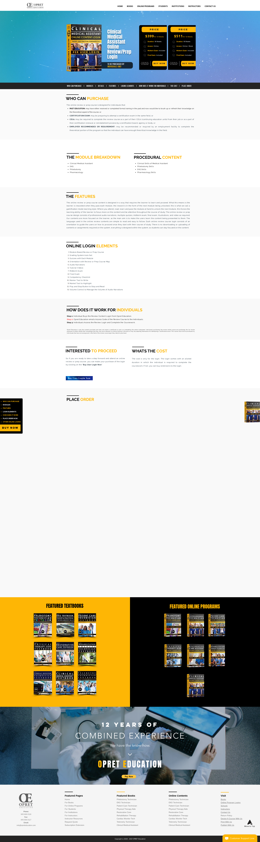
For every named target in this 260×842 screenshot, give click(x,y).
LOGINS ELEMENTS (127, 86)
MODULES (89, 86)
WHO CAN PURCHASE (74, 86)
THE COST (174, 86)
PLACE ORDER (186, 86)
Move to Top (249, 826)
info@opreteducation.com (26, 825)
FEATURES (112, 86)
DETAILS (101, 86)
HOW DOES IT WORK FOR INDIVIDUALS (153, 86)
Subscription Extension (74, 825)
